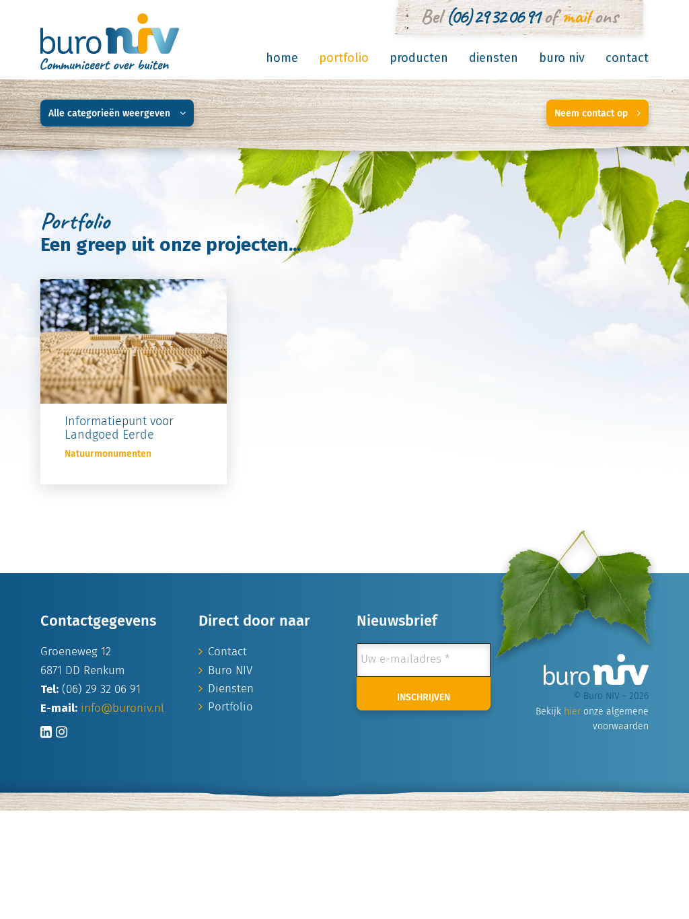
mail (575, 16)
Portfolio (344, 57)
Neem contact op (592, 113)
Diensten (493, 57)
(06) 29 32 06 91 (492, 16)
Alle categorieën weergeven (110, 113)
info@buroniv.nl (122, 708)
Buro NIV (562, 57)
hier (572, 711)
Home (282, 57)
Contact (627, 57)
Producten (419, 57)
